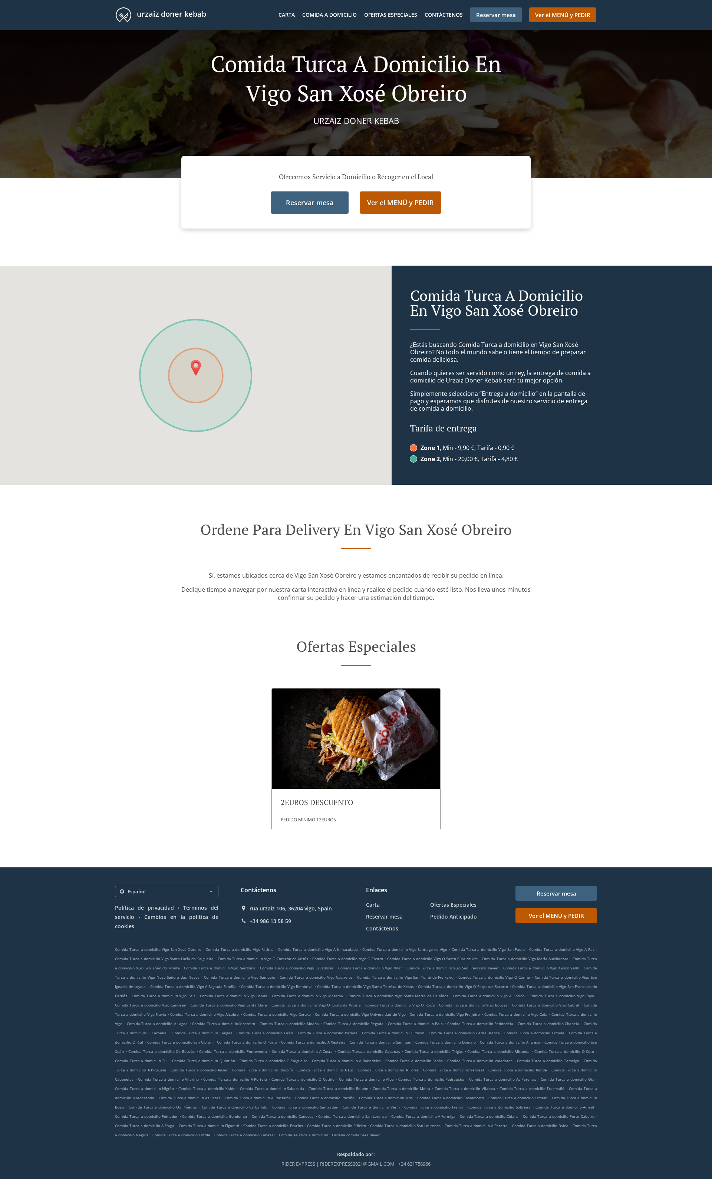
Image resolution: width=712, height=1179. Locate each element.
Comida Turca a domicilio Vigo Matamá (307, 995)
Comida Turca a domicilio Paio (415, 1023)
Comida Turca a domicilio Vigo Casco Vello (541, 968)
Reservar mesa (384, 916)
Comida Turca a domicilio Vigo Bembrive (277, 986)
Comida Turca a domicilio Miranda (498, 1051)
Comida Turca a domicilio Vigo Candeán (150, 1005)
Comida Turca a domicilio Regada (353, 1023)
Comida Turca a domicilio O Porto (247, 1042)
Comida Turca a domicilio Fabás (414, 1060)
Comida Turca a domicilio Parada (327, 1032)
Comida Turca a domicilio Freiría (433, 1107)
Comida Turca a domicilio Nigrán (144, 1088)
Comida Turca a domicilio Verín (371, 1107)
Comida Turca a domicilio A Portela (235, 1079)
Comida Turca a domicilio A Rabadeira (346, 1060)
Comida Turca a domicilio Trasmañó (532, 1088)
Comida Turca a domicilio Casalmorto (450, 1097)
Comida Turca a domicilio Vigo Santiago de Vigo (404, 949)
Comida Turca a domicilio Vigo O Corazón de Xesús (263, 958)
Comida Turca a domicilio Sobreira (499, 1107)
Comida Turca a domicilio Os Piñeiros (163, 1107)
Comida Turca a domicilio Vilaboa (465, 1088)
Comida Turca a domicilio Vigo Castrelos (316, 977)
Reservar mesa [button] (496, 15)
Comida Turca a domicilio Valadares (479, 1060)
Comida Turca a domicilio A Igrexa (510, 1042)
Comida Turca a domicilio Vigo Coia (515, 1014)
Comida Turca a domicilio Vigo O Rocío (400, 1005)
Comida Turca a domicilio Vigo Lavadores (297, 968)
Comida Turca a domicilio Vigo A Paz (561, 949)
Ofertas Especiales (390, 14)
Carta (286, 14)
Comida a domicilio (329, 14)
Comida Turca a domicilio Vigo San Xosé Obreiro (158, 949)
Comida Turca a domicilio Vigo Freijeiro (445, 1014)
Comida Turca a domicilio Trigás (434, 1051)
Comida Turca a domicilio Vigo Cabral (545, 1005)
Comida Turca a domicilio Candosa (283, 1116)
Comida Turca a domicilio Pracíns (273, 1125)
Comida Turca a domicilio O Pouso (393, 1032)
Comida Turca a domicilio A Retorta (476, 1125)
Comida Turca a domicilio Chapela (548, 1023)
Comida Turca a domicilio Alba (366, 1079)
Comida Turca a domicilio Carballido (234, 1107)
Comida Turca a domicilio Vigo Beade (233, 995)
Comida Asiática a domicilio (304, 1134)
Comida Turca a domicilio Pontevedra (233, 1051)
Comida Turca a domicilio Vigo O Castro (347, 958)
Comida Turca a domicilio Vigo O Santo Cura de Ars (432, 958)
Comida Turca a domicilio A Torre (388, 1070)
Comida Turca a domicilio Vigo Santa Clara (229, 1005)
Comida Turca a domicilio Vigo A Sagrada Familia (193, 986)
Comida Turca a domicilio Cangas (202, 1032)
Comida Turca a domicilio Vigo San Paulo (488, 949)
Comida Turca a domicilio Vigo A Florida (489, 995)
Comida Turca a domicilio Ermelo (518, 1097)
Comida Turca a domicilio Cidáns (489, 1116)
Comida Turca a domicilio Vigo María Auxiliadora (525, 958)
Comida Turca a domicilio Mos (386, 1097)
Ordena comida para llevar (356, 1134)
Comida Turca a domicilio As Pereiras (503, 1079)
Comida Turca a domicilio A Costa (302, 1051)
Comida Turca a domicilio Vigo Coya (562, 995)
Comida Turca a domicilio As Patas (190, 1097)
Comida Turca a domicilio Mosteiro (223, 1023)
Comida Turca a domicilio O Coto (564, 1051)
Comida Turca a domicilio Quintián (203, 1060)
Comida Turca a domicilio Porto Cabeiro (558, 1116)
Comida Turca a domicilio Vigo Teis (163, 995)
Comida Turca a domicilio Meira (401, 1088)
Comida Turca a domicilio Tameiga (548, 1060)
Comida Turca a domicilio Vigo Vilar (370, 968)
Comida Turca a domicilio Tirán (265, 1032)
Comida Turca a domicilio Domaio (445, 1042)
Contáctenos (444, 14)
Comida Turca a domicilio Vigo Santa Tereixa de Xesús (365, 986)
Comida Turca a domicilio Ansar (199, 1070)
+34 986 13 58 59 (270, 921)
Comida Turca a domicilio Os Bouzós (161, 1051)
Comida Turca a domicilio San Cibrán (179, 1042)
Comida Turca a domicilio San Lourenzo (405, 1125)
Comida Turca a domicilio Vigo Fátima (240, 949)
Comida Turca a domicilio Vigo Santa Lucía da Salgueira (164, 958)
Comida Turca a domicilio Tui (141, 1060)
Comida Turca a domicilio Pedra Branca (464, 1032)
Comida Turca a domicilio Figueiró (209, 1125)
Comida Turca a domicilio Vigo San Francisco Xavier (452, 968)
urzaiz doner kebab (170, 14)
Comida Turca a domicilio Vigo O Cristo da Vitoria (316, 1005)
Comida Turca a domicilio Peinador (146, 1116)
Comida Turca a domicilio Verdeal (453, 1070)
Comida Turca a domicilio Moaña (289, 1023)
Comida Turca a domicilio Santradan (305, 1107)
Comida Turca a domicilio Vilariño (168, 1079)
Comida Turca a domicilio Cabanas (368, 1051)
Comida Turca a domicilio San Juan (380, 1042)
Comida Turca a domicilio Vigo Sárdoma (219, 968)
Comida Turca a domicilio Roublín (262, 1070)
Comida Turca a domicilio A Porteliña (258, 1097)
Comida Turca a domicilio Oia (567, 1079)
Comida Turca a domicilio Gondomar (214, 1116)
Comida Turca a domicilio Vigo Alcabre (204, 1014)
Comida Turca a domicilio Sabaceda (272, 1088)
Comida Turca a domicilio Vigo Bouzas (473, 1005)
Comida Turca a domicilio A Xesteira (313, 1042)
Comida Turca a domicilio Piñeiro (336, 1125)
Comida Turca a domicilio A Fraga (144, 1125)
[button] (356, 759)
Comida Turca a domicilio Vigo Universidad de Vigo (360, 1014)
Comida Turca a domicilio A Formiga (423, 1116)
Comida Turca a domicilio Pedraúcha (431, 1079)
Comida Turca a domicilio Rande (517, 1070)
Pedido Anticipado (453, 916)
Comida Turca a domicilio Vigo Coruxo (277, 1014)
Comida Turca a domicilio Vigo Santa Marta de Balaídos (397, 995)
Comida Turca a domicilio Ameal (564, 1107)
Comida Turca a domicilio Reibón (338, 1088)
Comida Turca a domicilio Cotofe (181, 1134)
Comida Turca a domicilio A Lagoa (157, 1023)
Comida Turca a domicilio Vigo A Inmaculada (318, 949)
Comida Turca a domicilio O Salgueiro (273, 1060)
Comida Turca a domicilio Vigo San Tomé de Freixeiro (405, 977)
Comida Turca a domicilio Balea (540, 1125)
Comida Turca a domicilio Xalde (206, 1088)
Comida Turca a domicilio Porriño (325, 1097)
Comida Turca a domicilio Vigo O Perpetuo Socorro (463, 986)
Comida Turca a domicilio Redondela (480, 1023)
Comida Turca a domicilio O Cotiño (302, 1079)
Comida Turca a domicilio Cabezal (244, 1134)
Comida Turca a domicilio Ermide (534, 1032)
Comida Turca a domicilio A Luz (325, 1070)
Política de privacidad (144, 907)
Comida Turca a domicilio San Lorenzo (352, 1116)
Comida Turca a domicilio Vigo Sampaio (239, 977)
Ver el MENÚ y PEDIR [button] (562, 15)
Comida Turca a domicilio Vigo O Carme (494, 977)
